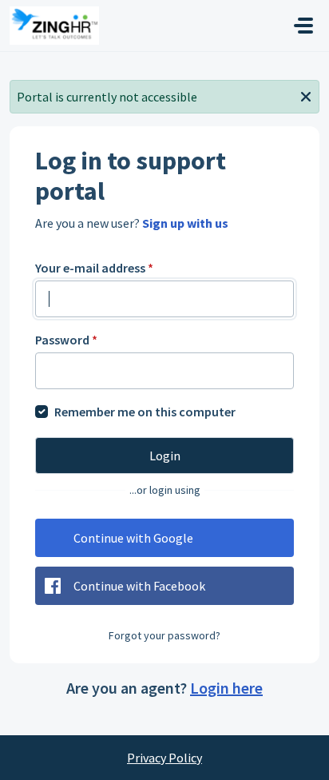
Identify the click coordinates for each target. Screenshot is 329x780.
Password (66, 340)
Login (164, 456)
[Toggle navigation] (303, 25)
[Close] (306, 95)
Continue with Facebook (139, 586)
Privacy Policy (164, 758)
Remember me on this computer (145, 412)
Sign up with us (185, 223)
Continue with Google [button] (133, 538)
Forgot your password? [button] (164, 635)
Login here (226, 688)
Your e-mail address (94, 268)
